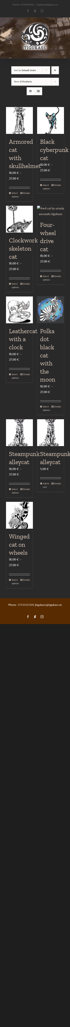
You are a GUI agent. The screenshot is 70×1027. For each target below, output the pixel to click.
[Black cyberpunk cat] (50, 120)
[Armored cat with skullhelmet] (19, 120)
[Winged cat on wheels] (19, 515)
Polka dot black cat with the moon (47, 355)
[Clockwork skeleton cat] (19, 219)
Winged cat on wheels (19, 544)
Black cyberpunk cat (54, 149)
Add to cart (46, 485)
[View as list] (38, 91)
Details (26, 193)
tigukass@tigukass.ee (47, 4)
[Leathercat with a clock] (19, 309)
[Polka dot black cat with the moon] (50, 309)
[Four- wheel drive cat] (50, 211)
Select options (15, 195)
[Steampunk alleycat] (19, 432)
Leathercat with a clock (23, 339)
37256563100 (27, 4)
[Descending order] (55, 70)
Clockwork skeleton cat (23, 248)
